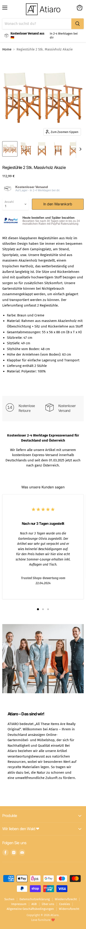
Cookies (64, 904)
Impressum (18, 904)
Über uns (48, 904)
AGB (34, 904)
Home (6, 49)
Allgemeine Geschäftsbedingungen (30, 909)
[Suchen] (77, 23)
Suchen (9, 899)
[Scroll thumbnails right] (79, 149)
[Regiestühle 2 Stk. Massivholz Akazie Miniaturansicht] (10, 149)
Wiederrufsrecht (66, 899)
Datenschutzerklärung (34, 899)
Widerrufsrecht (69, 909)
